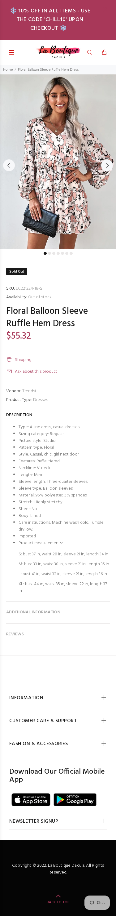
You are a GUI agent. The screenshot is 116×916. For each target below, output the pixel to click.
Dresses (40, 399)
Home (8, 70)
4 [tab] (58, 253)
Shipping (23, 359)
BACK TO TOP (58, 902)
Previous (9, 165)
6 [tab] (66, 253)
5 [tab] (62, 253)
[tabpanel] (58, 161)
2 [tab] (49, 253)
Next (107, 165)
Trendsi (29, 391)
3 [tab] (53, 253)
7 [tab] (71, 253)
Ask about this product (36, 371)
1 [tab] (45, 253)
